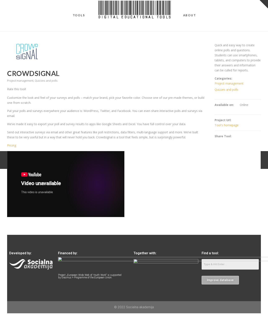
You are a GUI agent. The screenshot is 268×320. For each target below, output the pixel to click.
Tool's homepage (226, 125)
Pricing (11, 145)
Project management (20, 80)
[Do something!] (264, 160)
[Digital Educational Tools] (134, 9)
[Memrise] (3, 160)
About (189, 15)
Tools (79, 15)
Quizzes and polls (46, 80)
